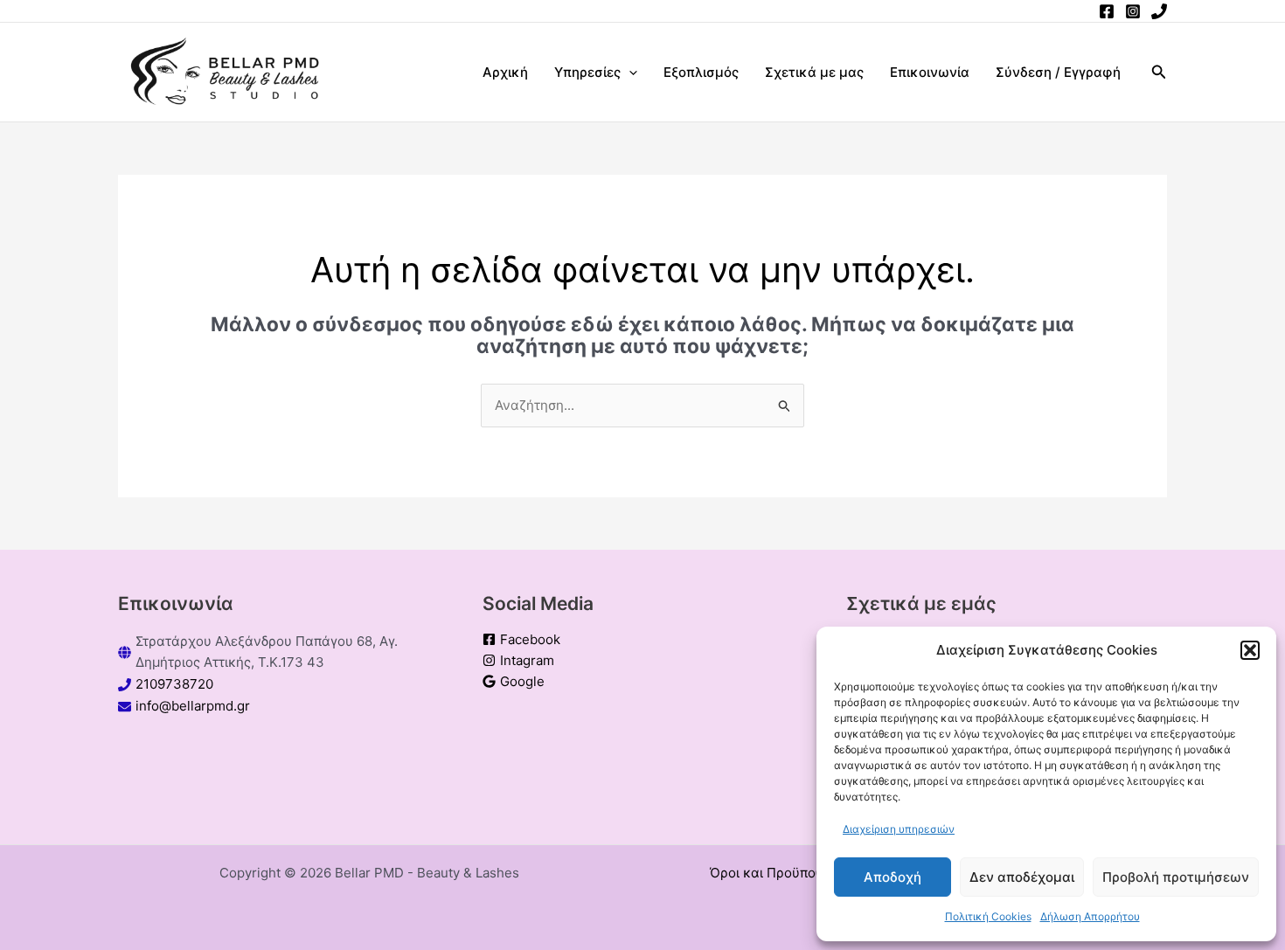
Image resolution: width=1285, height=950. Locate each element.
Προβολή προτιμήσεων (1175, 877)
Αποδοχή (892, 877)
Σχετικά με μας (814, 72)
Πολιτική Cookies (988, 916)
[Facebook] (1107, 11)
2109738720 (174, 684)
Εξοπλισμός (701, 72)
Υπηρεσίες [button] (587, 72)
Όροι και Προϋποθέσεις (782, 872)
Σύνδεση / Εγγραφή (1058, 72)
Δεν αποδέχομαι (1021, 877)
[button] (1250, 650)
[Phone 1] (1159, 11)
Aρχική (505, 72)
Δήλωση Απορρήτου (1090, 916)
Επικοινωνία (929, 72)
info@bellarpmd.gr (192, 705)
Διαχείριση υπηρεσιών (899, 829)
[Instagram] (1133, 11)
